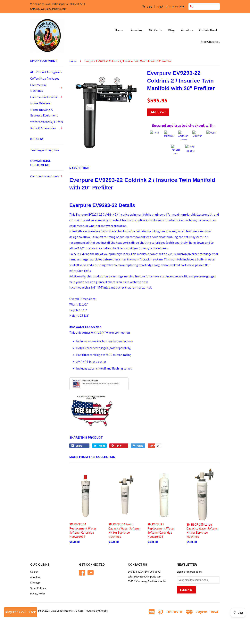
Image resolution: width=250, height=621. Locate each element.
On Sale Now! (208, 30)
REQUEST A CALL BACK (20, 612)
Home (119, 30)
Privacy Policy (37, 593)
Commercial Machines (38, 87)
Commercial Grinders (44, 97)
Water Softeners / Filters (46, 122)
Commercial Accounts (45, 176)
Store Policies (38, 588)
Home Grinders (40, 103)
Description (79, 167)
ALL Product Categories (46, 72)
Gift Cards (155, 30)
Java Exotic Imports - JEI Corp (67, 610)
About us (187, 30)
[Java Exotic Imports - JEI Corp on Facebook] (82, 572)
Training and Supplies (44, 150)
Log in (160, 6)
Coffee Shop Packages (44, 78)
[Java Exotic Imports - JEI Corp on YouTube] (91, 572)
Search (34, 571)
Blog (171, 30)
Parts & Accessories (43, 128)
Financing (136, 30)
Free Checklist (210, 42)
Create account (175, 6)
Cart (149, 6)
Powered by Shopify (96, 610)
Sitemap (35, 582)
